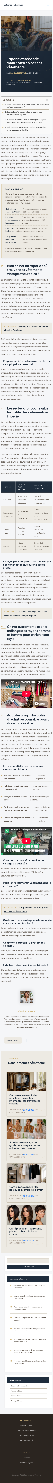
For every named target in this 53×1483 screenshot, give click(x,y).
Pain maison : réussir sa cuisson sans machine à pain (28, 1308)
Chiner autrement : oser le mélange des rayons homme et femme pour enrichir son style (26, 120)
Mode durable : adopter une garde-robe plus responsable (29, 1330)
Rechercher (28, 1267)
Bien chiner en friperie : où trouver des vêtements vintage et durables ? (28, 105)
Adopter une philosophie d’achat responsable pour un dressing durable (26, 128)
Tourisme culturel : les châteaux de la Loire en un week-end (30, 1340)
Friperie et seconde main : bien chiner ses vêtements (29, 1286)
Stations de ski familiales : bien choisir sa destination (29, 1297)
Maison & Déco (16, 1391)
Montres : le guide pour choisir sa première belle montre (30, 1362)
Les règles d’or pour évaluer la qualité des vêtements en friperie (24, 113)
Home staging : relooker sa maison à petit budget (30, 1319)
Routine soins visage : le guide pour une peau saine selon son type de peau (24, 1145)
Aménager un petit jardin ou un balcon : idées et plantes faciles (29, 1351)
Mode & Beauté (16, 1109)
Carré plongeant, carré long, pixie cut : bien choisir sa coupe (25, 1231)
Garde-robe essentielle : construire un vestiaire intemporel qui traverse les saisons (24, 1099)
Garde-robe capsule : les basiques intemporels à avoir (26, 1188)
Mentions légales (26, 1462)
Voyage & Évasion (18, 1401)
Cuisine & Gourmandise (20, 1386)
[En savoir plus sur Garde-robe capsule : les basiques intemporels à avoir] (26, 1173)
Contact (26, 1457)
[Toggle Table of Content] (46, 100)
